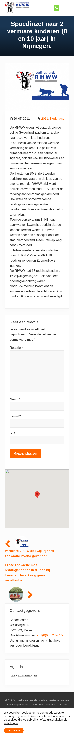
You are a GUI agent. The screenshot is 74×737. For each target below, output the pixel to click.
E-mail (15, 416)
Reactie (16, 347)
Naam (15, 399)
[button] (66, 8)
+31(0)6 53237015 (50, 635)
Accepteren (14, 730)
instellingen (11, 723)
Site (12, 433)
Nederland (57, 118)
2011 (44, 118)
